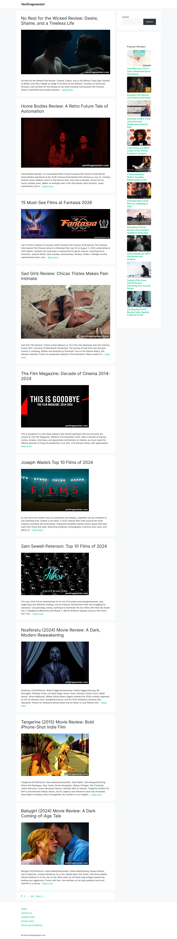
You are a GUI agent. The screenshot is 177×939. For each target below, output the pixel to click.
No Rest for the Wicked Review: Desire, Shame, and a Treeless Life (59, 21)
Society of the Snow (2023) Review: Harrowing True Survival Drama (139, 284)
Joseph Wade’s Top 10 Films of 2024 (57, 462)
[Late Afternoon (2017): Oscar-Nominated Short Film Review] (139, 58)
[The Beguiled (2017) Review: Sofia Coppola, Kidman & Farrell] (139, 299)
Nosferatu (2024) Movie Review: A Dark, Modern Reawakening (60, 632)
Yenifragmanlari (33, 4)
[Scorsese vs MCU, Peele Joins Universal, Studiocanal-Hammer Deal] (139, 108)
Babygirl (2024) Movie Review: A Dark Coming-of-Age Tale (58, 813)
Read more (67, 90)
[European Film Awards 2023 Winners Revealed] (139, 84)
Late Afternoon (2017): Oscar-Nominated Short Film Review (139, 71)
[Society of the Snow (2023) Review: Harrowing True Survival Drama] (139, 270)
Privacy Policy (27, 921)
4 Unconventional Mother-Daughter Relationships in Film (137, 177)
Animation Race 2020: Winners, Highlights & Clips (138, 204)
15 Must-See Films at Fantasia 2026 (56, 202)
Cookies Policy (28, 917)
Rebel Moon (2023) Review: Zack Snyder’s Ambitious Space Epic (138, 230)
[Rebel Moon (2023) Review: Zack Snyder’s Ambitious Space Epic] (139, 217)
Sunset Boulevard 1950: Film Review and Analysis (138, 256)
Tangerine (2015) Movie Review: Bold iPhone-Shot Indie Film (57, 724)
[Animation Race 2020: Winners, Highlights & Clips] (139, 190)
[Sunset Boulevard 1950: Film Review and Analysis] (139, 243)
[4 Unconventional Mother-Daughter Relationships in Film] (139, 164)
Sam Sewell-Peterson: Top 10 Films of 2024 (64, 546)
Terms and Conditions (31, 925)
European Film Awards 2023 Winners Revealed (139, 96)
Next (39, 896)
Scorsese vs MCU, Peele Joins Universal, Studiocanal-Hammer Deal (139, 123)
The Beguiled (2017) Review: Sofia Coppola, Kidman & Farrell (138, 312)
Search (125, 17)
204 (32, 896)
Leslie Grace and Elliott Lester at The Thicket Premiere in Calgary (138, 151)
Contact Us (26, 913)
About (24, 909)
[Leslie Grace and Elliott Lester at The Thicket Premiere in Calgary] (139, 137)
